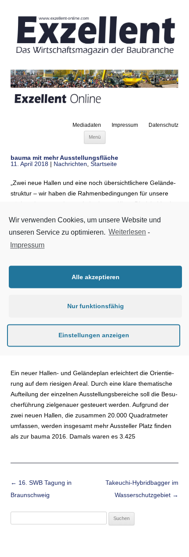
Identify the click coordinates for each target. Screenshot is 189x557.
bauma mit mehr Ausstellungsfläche (64, 157)
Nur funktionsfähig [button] (95, 306)
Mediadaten (87, 125)
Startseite (104, 163)
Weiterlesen (127, 232)
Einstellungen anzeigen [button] (93, 335)
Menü (95, 137)
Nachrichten (70, 163)
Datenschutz (163, 125)
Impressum (125, 125)
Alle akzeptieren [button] (96, 276)
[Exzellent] (94, 56)
